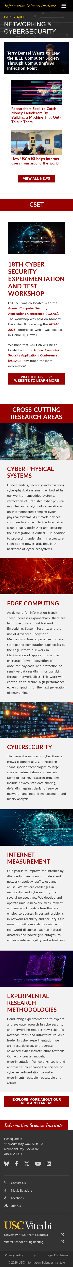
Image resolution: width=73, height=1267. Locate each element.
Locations (17, 1198)
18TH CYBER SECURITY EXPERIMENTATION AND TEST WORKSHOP (36, 279)
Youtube (38, 1164)
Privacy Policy (14, 1255)
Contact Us (18, 1183)
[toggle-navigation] (63, 6)
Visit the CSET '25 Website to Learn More (36, 379)
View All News (36, 178)
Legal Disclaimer (57, 1255)
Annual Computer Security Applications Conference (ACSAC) (33, 356)
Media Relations (21, 1190)
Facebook (16, 1164)
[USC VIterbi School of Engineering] (28, 1225)
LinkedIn (49, 1164)
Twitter (26, 1164)
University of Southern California (26, 1234)
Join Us (16, 1205)
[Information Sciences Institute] (34, 6)
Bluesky (6, 1164)
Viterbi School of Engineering (23, 1242)
